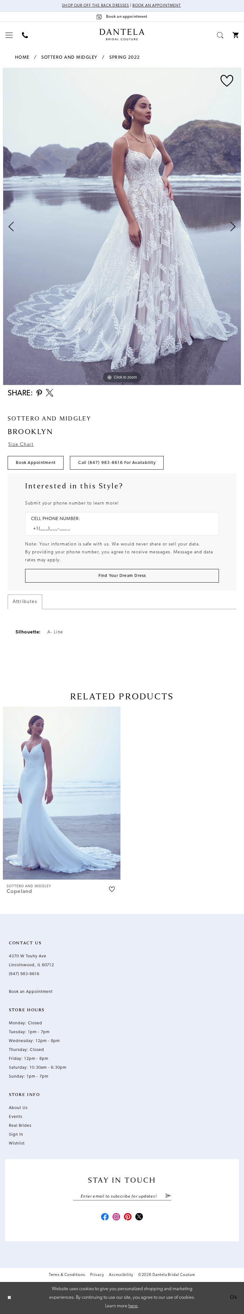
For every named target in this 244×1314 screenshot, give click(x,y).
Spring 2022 (124, 57)
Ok (233, 1297)
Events (15, 1117)
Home (22, 57)
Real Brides (20, 1126)
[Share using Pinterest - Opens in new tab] (39, 393)
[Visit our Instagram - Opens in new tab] (116, 1217)
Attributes (25, 601)
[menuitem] (9, 35)
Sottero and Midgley (69, 57)
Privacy (97, 1275)
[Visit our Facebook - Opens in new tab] (105, 1217)
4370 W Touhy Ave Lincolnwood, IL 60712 (31, 960)
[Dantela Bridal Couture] (122, 34)
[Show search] (220, 35)
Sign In (16, 1134)
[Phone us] (25, 35)
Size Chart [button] (20, 444)
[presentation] (61, 793)
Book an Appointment (156, 6)
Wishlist (17, 1143)
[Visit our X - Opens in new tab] (139, 1217)
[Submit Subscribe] (168, 1196)
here (133, 1306)
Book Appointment (36, 463)
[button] (9, 35)
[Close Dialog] (9, 1298)
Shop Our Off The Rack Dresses (95, 6)
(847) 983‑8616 (24, 974)
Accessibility (121, 1275)
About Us (18, 1108)
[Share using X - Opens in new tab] (49, 393)
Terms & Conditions (67, 1275)
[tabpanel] (122, 226)
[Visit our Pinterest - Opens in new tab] (128, 1217)
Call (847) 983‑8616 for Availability (117, 463)
